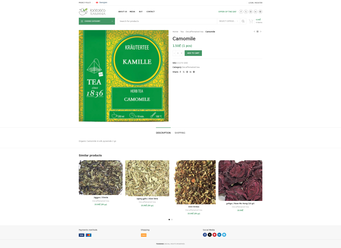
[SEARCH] (243, 21)
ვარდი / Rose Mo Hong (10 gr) (240, 203)
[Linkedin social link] (256, 12)
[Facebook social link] (241, 12)
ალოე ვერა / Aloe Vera (147, 199)
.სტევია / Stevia (100, 197)
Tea (182, 32)
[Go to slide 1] (169, 219)
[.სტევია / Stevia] (101, 177)
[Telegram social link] (260, 12)
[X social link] (246, 12)
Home (175, 32)
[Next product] (260, 31)
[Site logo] (92, 11)
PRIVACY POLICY (85, 3)
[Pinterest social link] (251, 12)
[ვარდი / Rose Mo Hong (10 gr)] (240, 180)
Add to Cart (193, 53)
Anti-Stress (193, 207)
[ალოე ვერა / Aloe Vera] (147, 178)
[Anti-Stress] (194, 182)
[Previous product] (254, 31)
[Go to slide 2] (172, 219)
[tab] (163, 131)
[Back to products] (257, 31)
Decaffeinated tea (194, 32)
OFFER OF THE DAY (227, 12)
